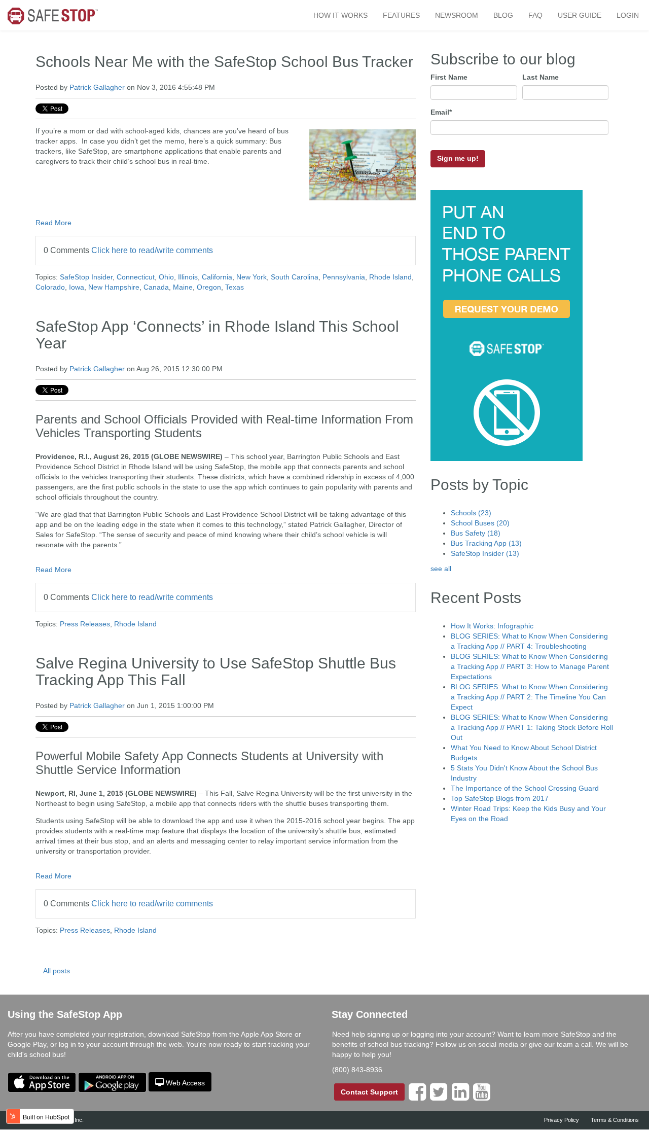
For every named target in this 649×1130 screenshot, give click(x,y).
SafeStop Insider (86, 277)
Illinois (188, 277)
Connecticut (136, 277)
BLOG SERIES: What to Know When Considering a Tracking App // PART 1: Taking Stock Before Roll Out (532, 727)
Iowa (76, 287)
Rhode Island (390, 277)
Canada (156, 287)
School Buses (480, 523)
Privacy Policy (561, 1120)
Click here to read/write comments (152, 250)
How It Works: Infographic (492, 626)
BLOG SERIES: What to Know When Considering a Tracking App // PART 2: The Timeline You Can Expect (529, 697)
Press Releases (85, 624)
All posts (56, 971)
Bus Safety (475, 533)
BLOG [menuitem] (503, 15)
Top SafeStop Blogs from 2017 (500, 798)
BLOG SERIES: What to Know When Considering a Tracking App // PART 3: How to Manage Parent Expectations (530, 666)
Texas (234, 287)
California (217, 277)
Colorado (50, 287)
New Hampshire (113, 287)
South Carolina (294, 277)
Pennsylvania (343, 277)
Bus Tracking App (486, 543)
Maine (183, 287)
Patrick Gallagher (97, 87)
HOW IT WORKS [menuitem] (340, 15)
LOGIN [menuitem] (628, 15)
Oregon (209, 287)
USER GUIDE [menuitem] (579, 15)
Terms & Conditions (615, 1120)
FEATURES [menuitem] (401, 15)
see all (440, 568)
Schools (471, 513)
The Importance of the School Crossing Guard (525, 788)
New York (251, 277)
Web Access (185, 1083)
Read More (53, 223)
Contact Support (369, 1092)
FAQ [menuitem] (535, 15)
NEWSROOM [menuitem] (456, 15)
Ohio (166, 277)
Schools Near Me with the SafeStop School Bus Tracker (224, 61)
